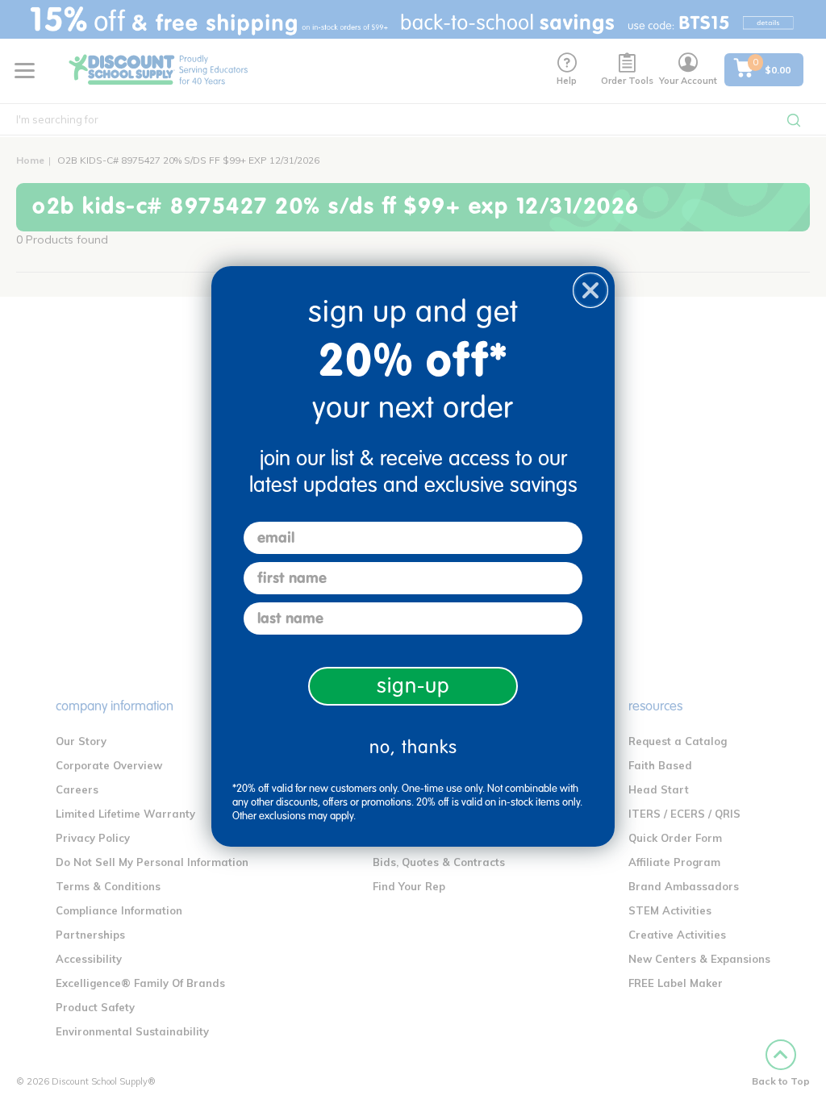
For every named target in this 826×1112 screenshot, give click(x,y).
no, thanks (413, 747)
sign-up (413, 685)
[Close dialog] (590, 290)
